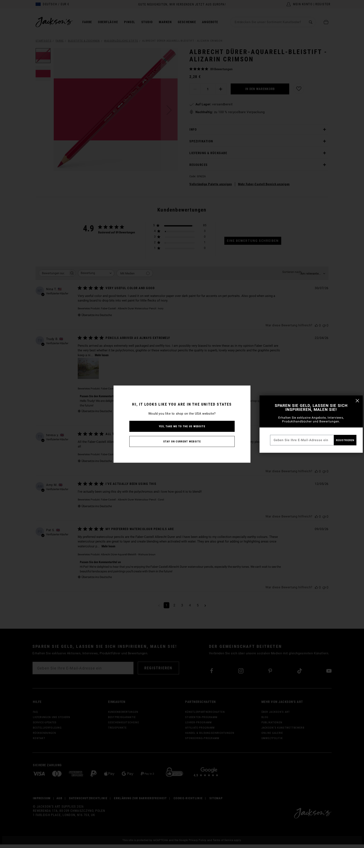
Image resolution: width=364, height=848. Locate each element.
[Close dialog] (357, 400)
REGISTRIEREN (345, 440)
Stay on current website (182, 441)
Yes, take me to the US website (182, 426)
